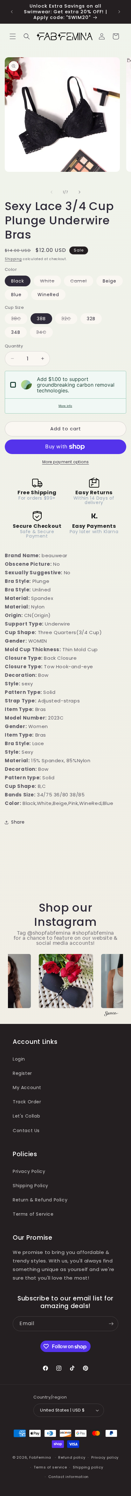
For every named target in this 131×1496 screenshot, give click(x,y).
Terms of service (50, 1467)
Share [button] (18, 822)
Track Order (27, 1102)
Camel (81, 281)
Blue (16, 294)
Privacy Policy (29, 1171)
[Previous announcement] (12, 12)
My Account (27, 1087)
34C (44, 333)
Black (17, 281)
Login (19, 1059)
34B (15, 332)
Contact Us (26, 1130)
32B (91, 318)
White (50, 281)
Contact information (68, 1476)
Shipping (13, 259)
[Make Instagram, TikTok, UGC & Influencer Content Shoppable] (111, 1014)
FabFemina (40, 1457)
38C (19, 319)
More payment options (65, 461)
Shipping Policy (30, 1185)
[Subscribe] (111, 1323)
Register (22, 1073)
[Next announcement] (119, 12)
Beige (109, 281)
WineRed (48, 294)
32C (69, 319)
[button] (13, 36)
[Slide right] (79, 192)
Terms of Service (33, 1214)
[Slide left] (52, 192)
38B (41, 318)
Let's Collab (26, 1116)
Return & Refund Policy (40, 1200)
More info (65, 406)
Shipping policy (88, 1467)
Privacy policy (105, 1457)
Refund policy (71, 1457)
